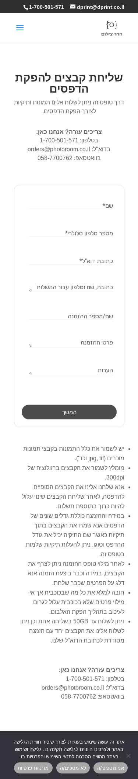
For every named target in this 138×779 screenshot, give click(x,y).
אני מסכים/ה (110, 768)
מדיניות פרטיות (33, 768)
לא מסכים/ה (73, 768)
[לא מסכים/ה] (128, 755)
